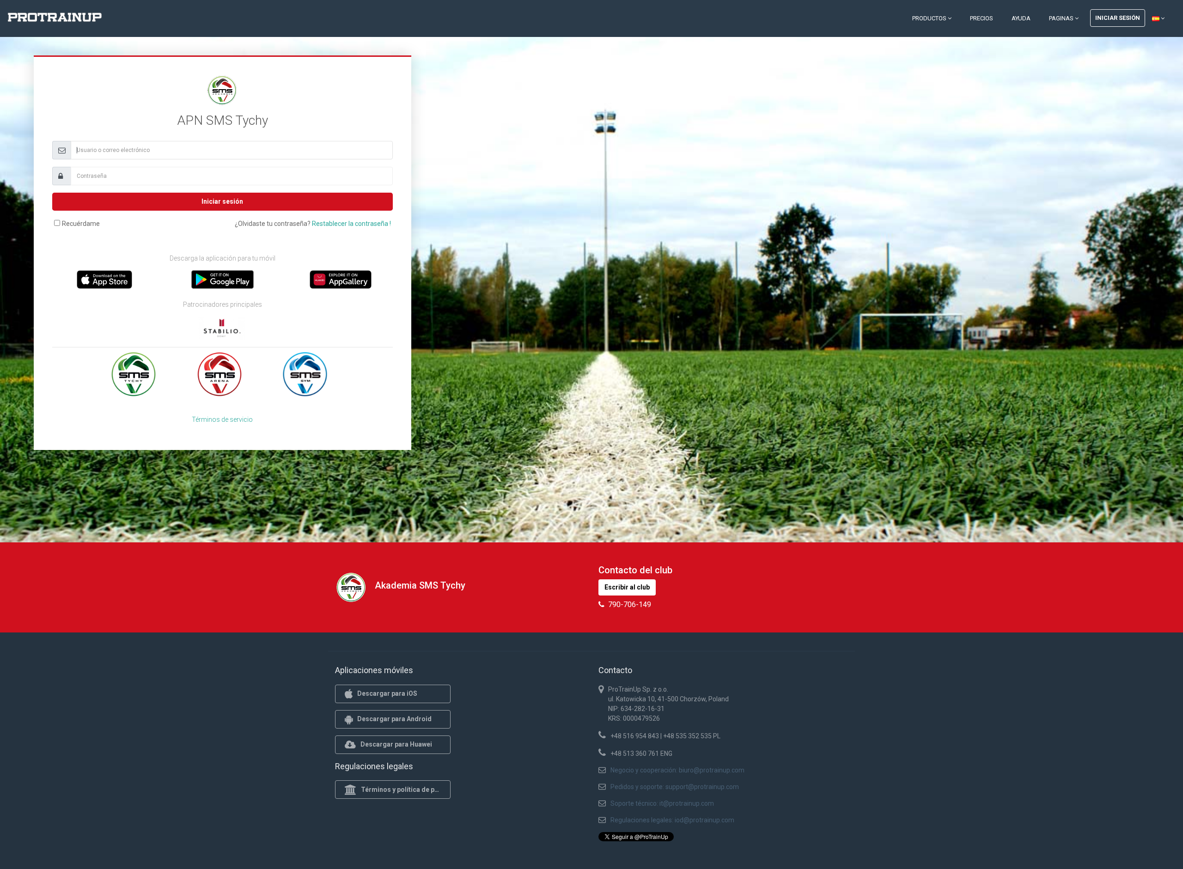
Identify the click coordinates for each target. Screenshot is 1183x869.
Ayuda (1021, 18)
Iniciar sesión (1117, 17)
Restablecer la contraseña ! (351, 223)
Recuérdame (81, 223)
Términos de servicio (222, 419)
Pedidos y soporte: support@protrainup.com (674, 786)
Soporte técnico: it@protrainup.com (662, 803)
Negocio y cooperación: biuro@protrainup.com (677, 770)
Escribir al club (627, 587)
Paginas (1062, 18)
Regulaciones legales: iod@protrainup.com (672, 820)
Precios (981, 18)
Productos (930, 18)
